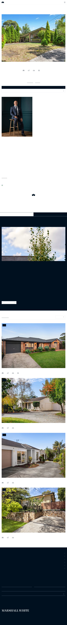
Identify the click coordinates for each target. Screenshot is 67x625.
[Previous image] (4, 38)
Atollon (20, 616)
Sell (3, 556)
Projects (5, 562)
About (4, 568)
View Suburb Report (8, 302)
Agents (4, 565)
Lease (3, 559)
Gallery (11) (30, 82)
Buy (3, 553)
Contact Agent (16, 214)
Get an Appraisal (7, 87)
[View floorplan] (63, 60)
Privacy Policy (4, 616)
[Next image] (63, 38)
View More (4, 177)
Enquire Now (50, 214)
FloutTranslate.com (11, 618)
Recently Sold (5, 317)
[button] (33, 195)
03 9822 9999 (5, 600)
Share (4, 91)
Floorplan (37, 82)
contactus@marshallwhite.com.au (10, 602)
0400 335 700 (5, 143)
